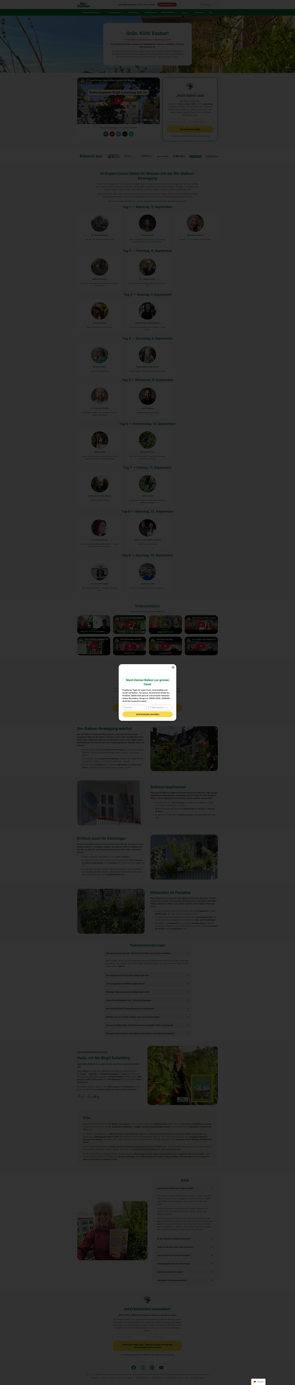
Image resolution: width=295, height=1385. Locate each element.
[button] (173, 667)
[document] (147, 692)
